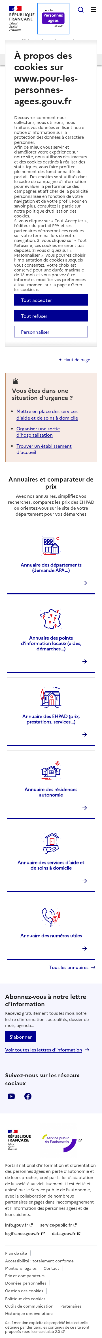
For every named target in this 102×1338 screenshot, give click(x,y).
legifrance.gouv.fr (22, 1233)
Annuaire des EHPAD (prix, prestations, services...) (51, 719)
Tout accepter (36, 300)
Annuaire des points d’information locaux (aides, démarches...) (51, 643)
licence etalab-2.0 (45, 1331)
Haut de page (76, 359)
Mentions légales (21, 1268)
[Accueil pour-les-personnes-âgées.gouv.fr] (53, 18)
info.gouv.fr (16, 1225)
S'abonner (21, 1037)
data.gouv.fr (64, 1233)
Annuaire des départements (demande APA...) (51, 567)
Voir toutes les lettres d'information (43, 1049)
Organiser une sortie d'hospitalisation (38, 431)
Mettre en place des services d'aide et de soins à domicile (47, 414)
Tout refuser (34, 316)
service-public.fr (56, 1225)
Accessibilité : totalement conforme (39, 1260)
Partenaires (70, 1305)
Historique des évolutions (29, 1313)
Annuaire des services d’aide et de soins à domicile (51, 865)
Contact (51, 1268)
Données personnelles (25, 1282)
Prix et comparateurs (24, 1275)
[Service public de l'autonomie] (58, 1140)
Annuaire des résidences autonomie (51, 792)
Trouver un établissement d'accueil (44, 449)
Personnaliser (35, 332)
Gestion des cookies (24, 1290)
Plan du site (16, 1253)
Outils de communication (29, 1305)
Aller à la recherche (80, 9)
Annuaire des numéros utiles (51, 935)
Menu (93, 9)
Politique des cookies (25, 1298)
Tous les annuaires (68, 967)
